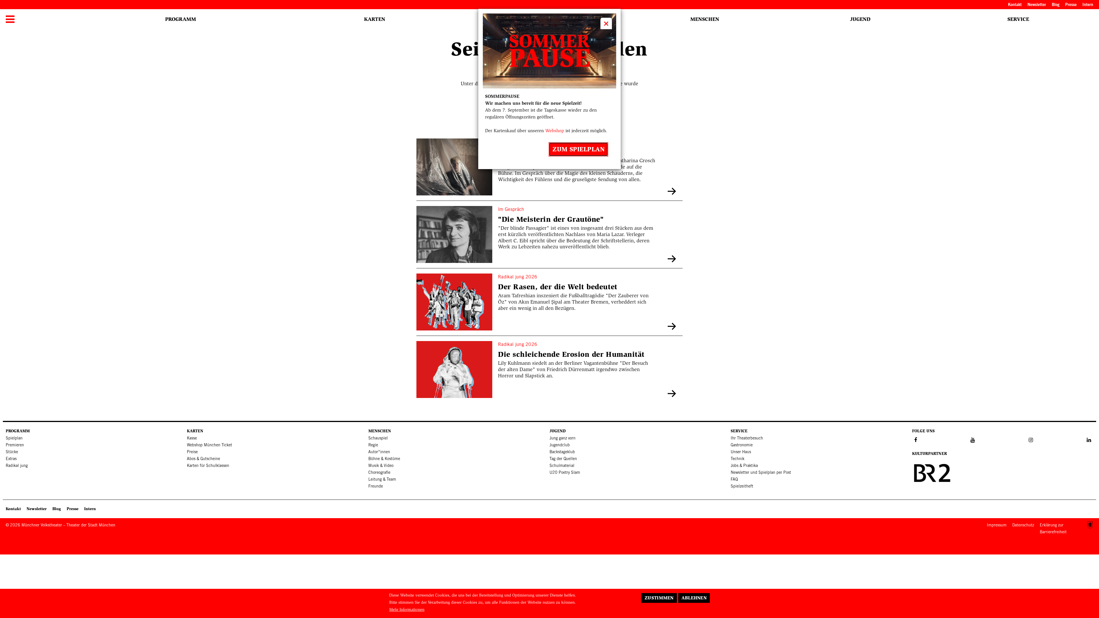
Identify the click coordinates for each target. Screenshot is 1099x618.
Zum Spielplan (578, 149)
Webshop (554, 130)
